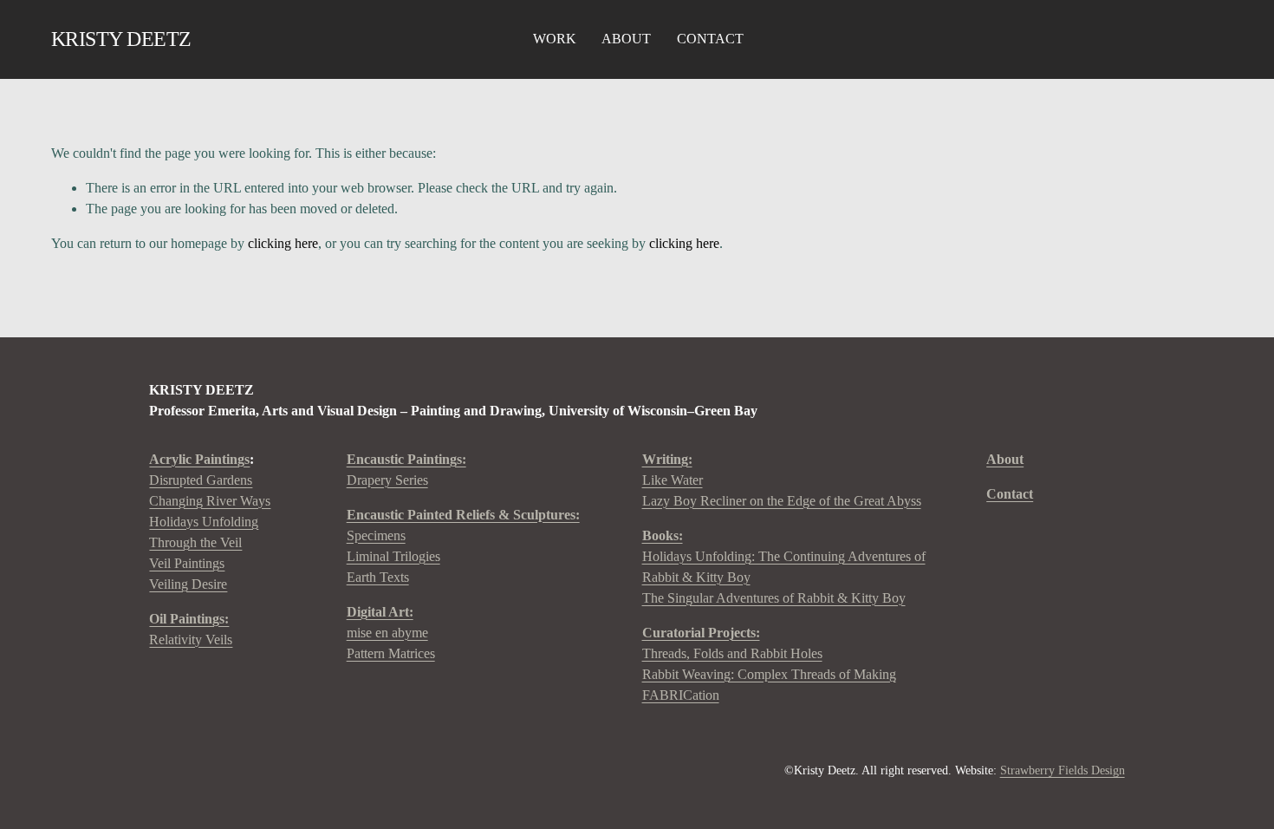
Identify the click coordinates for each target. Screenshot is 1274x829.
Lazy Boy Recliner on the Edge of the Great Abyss (781, 500)
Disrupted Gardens (200, 480)
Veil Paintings (186, 563)
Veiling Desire (188, 584)
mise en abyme (387, 632)
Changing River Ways (209, 500)
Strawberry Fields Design (1062, 770)
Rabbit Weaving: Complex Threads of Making (769, 674)
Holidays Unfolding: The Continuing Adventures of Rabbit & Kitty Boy (784, 566)
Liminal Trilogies (393, 556)
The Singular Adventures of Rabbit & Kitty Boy (774, 598)
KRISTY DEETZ (121, 38)
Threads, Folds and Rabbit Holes (732, 653)
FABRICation (680, 695)
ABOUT (626, 38)
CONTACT (710, 38)
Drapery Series (406, 469)
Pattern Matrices (391, 653)
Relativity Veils (190, 629)
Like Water (672, 480)
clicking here (283, 243)
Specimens (376, 535)
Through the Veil (195, 542)
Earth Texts (378, 577)
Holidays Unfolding (203, 521)
